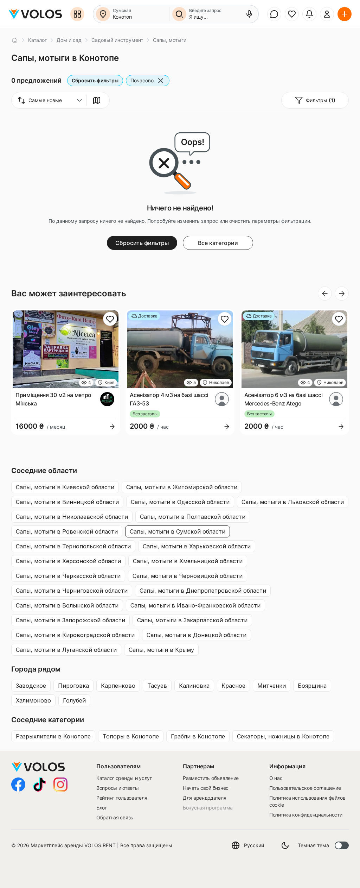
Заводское (31, 685)
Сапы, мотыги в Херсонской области (68, 561)
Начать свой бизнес (206, 788)
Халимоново (33, 700)
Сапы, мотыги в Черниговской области (72, 590)
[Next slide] (342, 293)
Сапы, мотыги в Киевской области (65, 487)
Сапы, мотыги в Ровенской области (67, 531)
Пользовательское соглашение (305, 788)
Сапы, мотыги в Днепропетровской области (203, 590)
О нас (276, 778)
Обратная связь (114, 817)
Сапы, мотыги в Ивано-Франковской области (195, 605)
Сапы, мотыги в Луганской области (66, 649)
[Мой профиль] (327, 14)
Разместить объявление (211, 778)
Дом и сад (69, 40)
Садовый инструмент (117, 40)
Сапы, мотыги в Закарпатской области (192, 620)
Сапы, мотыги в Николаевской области (72, 516)
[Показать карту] (97, 100)
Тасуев (157, 685)
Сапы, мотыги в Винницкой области (67, 501)
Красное (233, 685)
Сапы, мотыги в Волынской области (67, 605)
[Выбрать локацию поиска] (103, 14)
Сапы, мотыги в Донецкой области (196, 634)
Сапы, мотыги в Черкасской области (68, 575)
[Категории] (77, 14)
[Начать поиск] (179, 14)
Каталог (37, 40)
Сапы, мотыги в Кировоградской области (75, 634)
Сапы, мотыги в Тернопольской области (73, 546)
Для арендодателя (204, 798)
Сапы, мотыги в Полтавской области (192, 516)
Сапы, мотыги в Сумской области (177, 531)
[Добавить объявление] (344, 14)
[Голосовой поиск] (249, 14)
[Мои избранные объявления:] (292, 14)
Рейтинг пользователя (121, 798)
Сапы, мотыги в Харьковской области (197, 546)
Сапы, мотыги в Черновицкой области (188, 575)
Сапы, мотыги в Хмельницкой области (188, 561)
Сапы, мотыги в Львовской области (293, 501)
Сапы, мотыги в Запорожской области (70, 620)
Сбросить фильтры (95, 80)
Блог (101, 808)
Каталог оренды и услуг (124, 778)
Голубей (74, 700)
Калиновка (194, 685)
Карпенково (118, 685)
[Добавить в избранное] (110, 319)
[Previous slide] (325, 293)
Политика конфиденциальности (305, 815)
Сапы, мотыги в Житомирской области (181, 487)
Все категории (218, 242)
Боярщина (312, 685)
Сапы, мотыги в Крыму (161, 649)
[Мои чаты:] (274, 14)
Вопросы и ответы (117, 788)
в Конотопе (53, 736)
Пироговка (73, 685)
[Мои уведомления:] (309, 14)
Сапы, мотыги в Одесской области (180, 501)
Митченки (271, 685)
